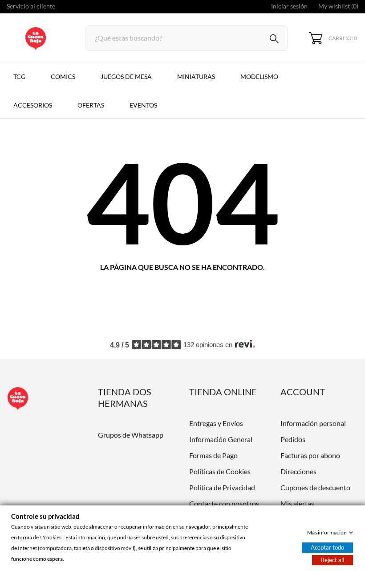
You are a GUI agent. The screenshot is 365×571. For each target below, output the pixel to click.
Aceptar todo (327, 547)
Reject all (332, 559)
